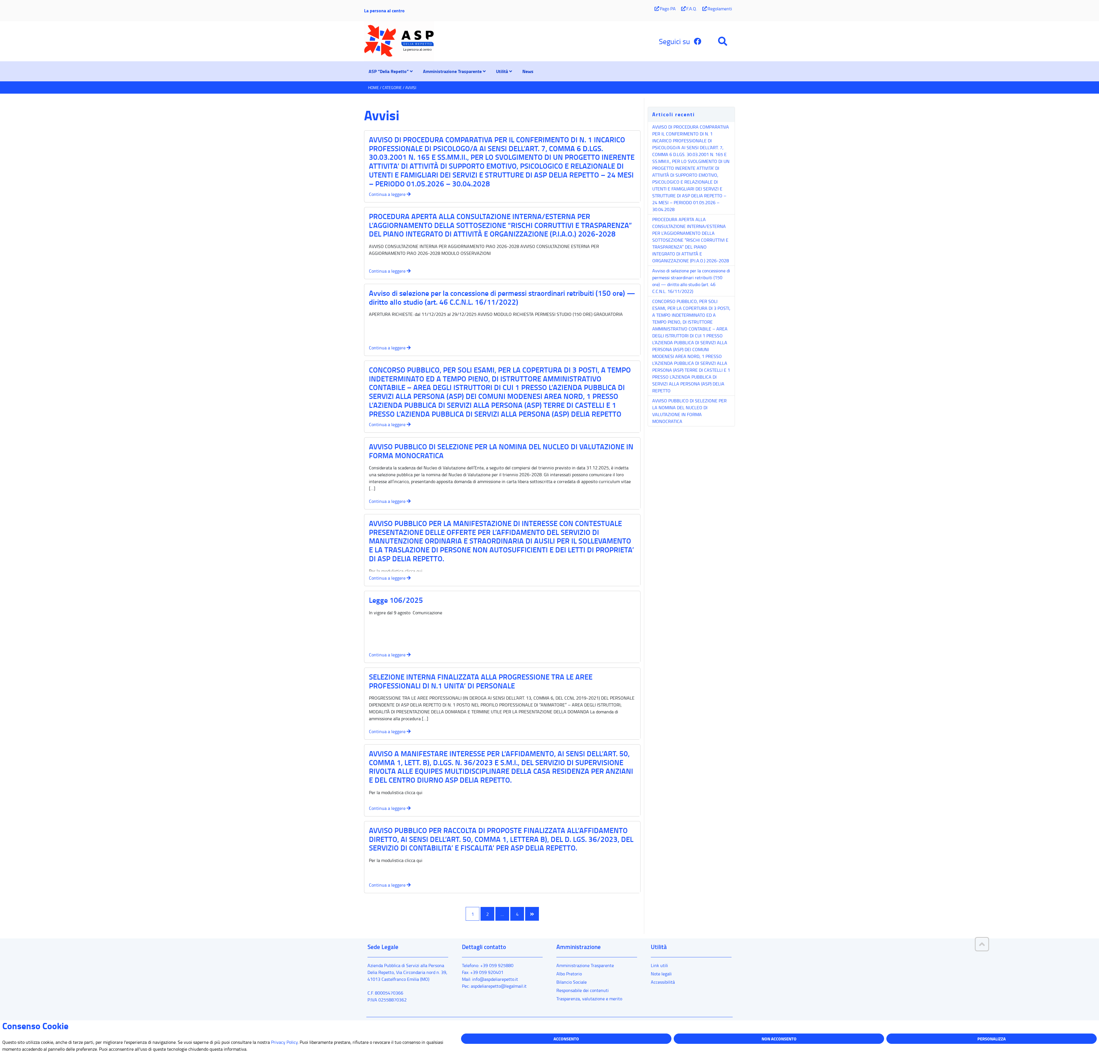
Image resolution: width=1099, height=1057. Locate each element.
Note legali (661, 974)
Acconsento (566, 1039)
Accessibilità (663, 982)
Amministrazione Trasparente (585, 965)
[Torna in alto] (982, 944)
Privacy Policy (284, 1042)
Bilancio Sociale (571, 982)
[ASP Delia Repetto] (408, 41)
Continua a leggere (388, 194)
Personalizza (991, 1039)
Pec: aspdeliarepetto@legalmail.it (494, 986)
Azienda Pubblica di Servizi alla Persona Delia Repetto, (407, 972)
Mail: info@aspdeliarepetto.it (490, 979)
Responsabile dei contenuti (582, 990)
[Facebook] (697, 41)
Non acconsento (779, 1039)
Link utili (659, 965)
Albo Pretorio (569, 974)
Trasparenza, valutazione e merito (589, 998)
